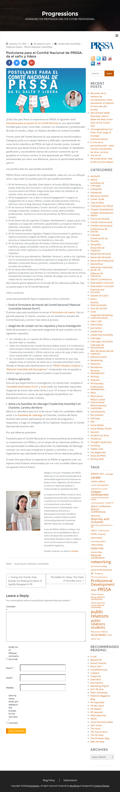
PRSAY (93, 718)
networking (101, 562)
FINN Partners (103, 530)
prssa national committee (97, 606)
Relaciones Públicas (99, 632)
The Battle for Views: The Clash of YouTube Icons (67, 579)
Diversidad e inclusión (102, 286)
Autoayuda (96, 189)
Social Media (97, 425)
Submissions (70, 780)
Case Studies (97, 202)
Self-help (95, 418)
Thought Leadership (101, 442)
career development (100, 485)
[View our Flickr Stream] (98, 63)
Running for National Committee (32, 564)
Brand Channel (98, 663)
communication (97, 503)
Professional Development (97, 388)
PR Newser (96, 708)
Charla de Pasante (100, 219)
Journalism (96, 328)
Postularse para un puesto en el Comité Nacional (32, 123)
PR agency (99, 573)
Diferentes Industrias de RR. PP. (101, 268)
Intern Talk (96, 321)
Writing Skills (97, 459)
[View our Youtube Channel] (109, 58)
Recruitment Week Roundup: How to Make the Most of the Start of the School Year (101, 119)
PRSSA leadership (98, 603)
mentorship (96, 552)
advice (94, 473)
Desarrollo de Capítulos (97, 249)
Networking (96, 360)
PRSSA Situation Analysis (67, 365)
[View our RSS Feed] (92, 58)
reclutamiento (97, 411)
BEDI (102, 474)
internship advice (98, 541)
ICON (93, 312)
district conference (101, 506)
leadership (97, 548)
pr (92, 573)
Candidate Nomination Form (22, 386)
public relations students (98, 624)
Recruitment (96, 415)
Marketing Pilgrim (99, 686)
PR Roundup (96, 383)
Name (9, 668)
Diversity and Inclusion (97, 291)
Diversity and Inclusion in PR (101, 526)
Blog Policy (49, 780)
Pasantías (95, 364)
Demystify (95, 244)
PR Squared (96, 712)
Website (10, 687)
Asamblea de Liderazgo (30, 415)
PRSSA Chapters (97, 594)
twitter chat (95, 639)
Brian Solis (96, 666)
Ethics (93, 299)
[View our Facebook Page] (104, 58)
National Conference (98, 556)
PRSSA (104, 589)
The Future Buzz (99, 731)
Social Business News (101, 722)
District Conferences (101, 279)
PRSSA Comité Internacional (97, 401)
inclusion (102, 534)
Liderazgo (95, 338)
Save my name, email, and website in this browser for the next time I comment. (13, 709)
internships (97, 545)
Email (9, 677)
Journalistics (96, 682)
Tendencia (95, 439)
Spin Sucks (96, 725)
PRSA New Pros (98, 715)
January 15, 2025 (18, 43)
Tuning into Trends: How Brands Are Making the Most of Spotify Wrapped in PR (25, 581)
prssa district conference (98, 598)
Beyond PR (96, 659)
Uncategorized (98, 452)
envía (44, 386)
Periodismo (96, 367)
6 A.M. (93, 656)
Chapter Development (101, 209)
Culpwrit (94, 672)
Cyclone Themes (101, 785)
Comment (10, 608)
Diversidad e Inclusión (102, 283)
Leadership (96, 331)
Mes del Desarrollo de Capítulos (101, 352)
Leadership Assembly (69, 43)
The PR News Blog (99, 738)
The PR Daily (96, 735)
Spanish (94, 432)
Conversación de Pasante (99, 240)
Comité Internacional (101, 222)
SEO (92, 422)
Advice (93, 179)
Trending (95, 445)
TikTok (109, 635)
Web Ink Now (97, 741)
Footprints (95, 676)
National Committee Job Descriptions (27, 369)
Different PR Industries (96, 275)
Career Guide (97, 199)
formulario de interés (63, 312)
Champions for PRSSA (101, 206)
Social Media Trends (101, 428)
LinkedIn (74, 551)
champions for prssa (99, 489)
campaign (109, 474)
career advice (98, 481)
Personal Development (97, 372)
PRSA (93, 393)
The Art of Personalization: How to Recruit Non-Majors (102, 158)
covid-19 (109, 503)
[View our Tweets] (98, 58)
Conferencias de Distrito (99, 230)
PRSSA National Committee (38, 46)
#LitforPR (95, 176)
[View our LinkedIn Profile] (92, 63)
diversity (95, 516)
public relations (100, 613)
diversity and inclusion (100, 520)
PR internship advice (99, 577)
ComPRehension (99, 669)
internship (96, 538)
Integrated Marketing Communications (101, 316)
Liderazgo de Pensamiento (97, 346)
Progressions (33, 785)
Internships (96, 324)
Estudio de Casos (99, 295)
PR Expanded (97, 702)
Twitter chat (96, 449)
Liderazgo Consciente (101, 341)
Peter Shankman (99, 692)
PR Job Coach (97, 705)
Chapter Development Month (101, 214)
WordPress (75, 785)
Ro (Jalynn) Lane (42, 43)
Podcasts (95, 380)
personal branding (99, 566)
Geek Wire (95, 679)
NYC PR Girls (97, 689)
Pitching (94, 376)
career (96, 477)
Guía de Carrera (98, 308)
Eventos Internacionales (98, 304)
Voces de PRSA (98, 455)
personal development (101, 570)
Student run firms (99, 435)
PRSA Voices (96, 396)
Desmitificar (96, 264)
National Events (14, 46)
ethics (94, 530)
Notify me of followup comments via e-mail (13, 653)
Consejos (95, 235)
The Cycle (95, 728)
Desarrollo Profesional (102, 260)
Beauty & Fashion (99, 196)
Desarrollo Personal (100, 254)
